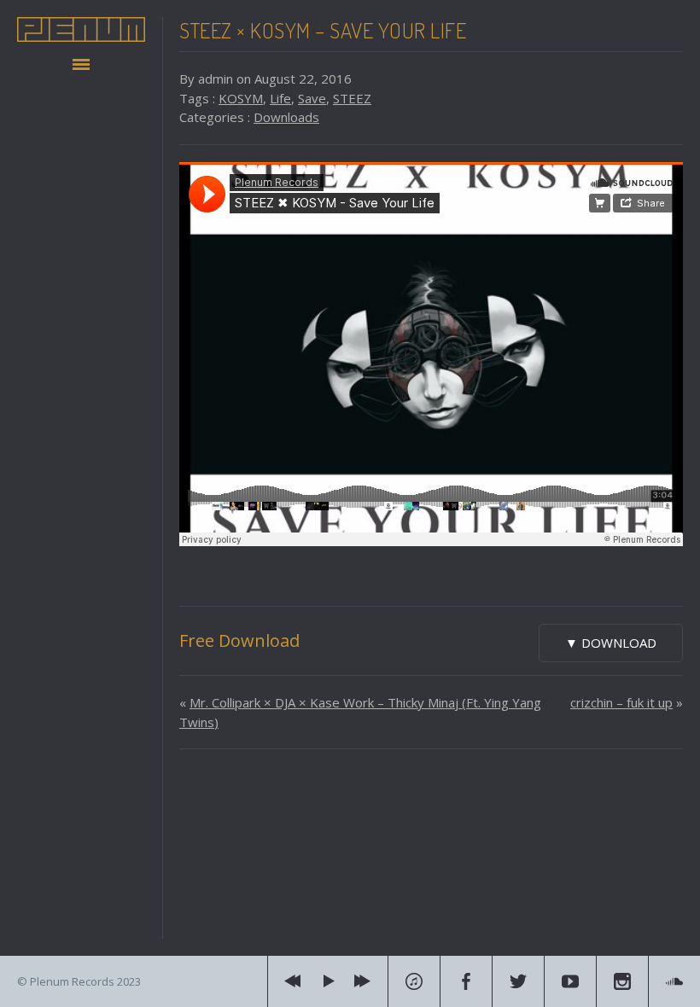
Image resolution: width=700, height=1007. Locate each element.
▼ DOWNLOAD (610, 642)
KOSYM (241, 98)
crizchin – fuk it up (621, 702)
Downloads (286, 116)
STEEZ (352, 98)
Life (280, 98)
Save (312, 98)
